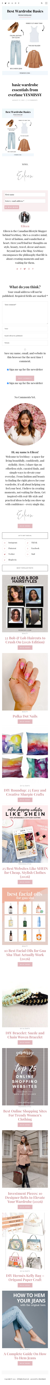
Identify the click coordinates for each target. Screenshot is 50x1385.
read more (25, 526)
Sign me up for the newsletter (26, 369)
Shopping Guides (25, 1189)
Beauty (25, 633)
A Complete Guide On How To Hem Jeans (25, 1355)
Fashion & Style (24, 864)
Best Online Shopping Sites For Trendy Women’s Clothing (25, 1115)
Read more (25, 647)
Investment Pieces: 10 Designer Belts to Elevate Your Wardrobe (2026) (25, 1197)
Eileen (25, 226)
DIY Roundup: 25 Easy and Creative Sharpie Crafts (25, 792)
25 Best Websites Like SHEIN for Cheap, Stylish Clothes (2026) (25, 872)
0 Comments (33, 100)
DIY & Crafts (25, 786)
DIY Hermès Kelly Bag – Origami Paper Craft (25, 1277)
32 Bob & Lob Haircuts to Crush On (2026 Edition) (25, 640)
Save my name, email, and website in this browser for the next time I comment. (25, 357)
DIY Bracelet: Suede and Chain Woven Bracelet (25, 1035)
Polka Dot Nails (25, 716)
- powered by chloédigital (37, 1379)
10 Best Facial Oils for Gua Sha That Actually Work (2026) (25, 954)
